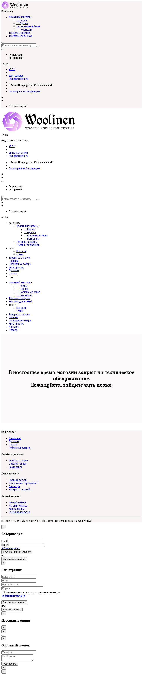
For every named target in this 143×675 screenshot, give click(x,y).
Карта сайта (15, 467)
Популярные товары (20, 264)
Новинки (13, 261)
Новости (21, 251)
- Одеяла (22, 23)
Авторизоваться (12, 609)
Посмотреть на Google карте (24, 91)
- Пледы (21, 20)
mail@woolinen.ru (18, 78)
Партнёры (14, 486)
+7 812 (12, 69)
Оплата (13, 273)
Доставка (14, 270)
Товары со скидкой (19, 257)
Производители (17, 480)
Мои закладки (16, 508)
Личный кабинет (18, 502)
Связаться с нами (18, 152)
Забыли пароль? (10, 548)
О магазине (15, 438)
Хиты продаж (16, 267)
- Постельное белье (28, 26)
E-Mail (4, 541)
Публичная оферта (19, 447)
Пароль (5, 544)
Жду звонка (9, 663)
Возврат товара (17, 463)
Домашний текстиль (20, 17)
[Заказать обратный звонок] (2, 635)
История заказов (18, 505)
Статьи (20, 254)
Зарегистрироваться (14, 559)
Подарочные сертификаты (24, 483)
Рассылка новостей (19, 512)
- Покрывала (24, 29)
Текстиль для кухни (19, 32)
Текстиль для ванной (20, 36)
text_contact (16, 75)
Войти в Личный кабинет (17, 552)
